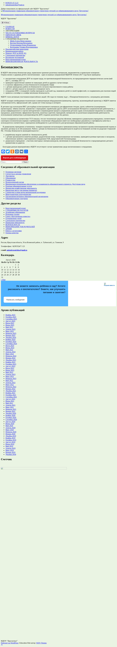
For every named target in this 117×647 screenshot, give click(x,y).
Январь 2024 (10, 358)
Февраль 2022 (10, 387)
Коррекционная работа (14, 51)
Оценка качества (12, 233)
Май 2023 (9, 372)
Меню (7, 22)
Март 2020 (9, 430)
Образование (10, 178)
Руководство (10, 180)
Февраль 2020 (10, 432)
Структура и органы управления (18, 174)
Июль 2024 (9, 346)
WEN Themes (41, 643)
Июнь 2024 (9, 348)
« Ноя (3, 280)
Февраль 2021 (10, 409)
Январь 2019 (10, 452)
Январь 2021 (10, 411)
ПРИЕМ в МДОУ (12, 37)
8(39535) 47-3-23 (11, 3)
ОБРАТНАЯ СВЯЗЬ (13, 35)
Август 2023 (10, 366)
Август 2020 (10, 422)
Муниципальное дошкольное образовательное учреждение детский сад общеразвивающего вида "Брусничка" (44, 15)
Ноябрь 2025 (10, 315)
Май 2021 (9, 403)
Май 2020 (9, 426)
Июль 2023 (9, 368)
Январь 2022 (10, 389)
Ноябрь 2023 (10, 362)
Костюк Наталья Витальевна (21, 43)
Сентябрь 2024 (11, 344)
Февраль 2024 (10, 356)
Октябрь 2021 (10, 395)
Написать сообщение (15, 300)
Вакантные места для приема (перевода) (21, 190)
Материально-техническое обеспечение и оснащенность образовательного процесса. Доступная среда (45, 184)
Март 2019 (9, 450)
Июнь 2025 (9, 325)
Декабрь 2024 (10, 337)
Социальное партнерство (15, 55)
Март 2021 (9, 407)
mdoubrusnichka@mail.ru (14, 5)
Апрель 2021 (10, 405)
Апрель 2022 (10, 383)
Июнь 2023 (9, 370)
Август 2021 (10, 399)
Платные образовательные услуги (18, 186)
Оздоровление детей (13, 218)
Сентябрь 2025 (11, 319)
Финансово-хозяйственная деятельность (21, 188)
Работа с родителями (13, 231)
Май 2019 (9, 446)
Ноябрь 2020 (10, 415)
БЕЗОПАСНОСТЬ (12, 225)
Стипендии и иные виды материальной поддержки (25, 192)
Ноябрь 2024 (10, 339)
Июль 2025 (9, 323)
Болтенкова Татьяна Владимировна (24, 47)
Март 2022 (9, 385)
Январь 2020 (10, 434)
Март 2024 (9, 354)
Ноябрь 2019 (10, 438)
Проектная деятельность (14, 223)
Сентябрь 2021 (11, 397)
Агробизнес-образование (15, 212)
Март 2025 (9, 331)
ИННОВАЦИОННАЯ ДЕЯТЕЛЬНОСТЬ (21, 61)
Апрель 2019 (10, 448)
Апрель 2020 (10, 428)
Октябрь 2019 (10, 440)
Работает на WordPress (9, 643)
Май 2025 (9, 327)
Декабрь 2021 (10, 391)
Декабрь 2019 (10, 436)
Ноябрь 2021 (10, 393)
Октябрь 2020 (10, 417)
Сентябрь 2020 (11, 420)
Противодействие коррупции (16, 49)
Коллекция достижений (14, 57)
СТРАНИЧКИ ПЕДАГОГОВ (16, 210)
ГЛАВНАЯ (9, 27)
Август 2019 (10, 442)
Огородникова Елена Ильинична (23, 45)
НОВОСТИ (10, 29)
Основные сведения (13, 172)
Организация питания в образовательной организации (26, 196)
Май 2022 (9, 381)
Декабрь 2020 (10, 413)
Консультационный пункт (15, 59)
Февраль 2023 (10, 378)
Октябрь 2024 (10, 342)
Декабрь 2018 (10, 454)
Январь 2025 (10, 335)
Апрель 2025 (10, 329)
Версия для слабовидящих (14, 158)
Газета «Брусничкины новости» (17, 216)
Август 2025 (10, 321)
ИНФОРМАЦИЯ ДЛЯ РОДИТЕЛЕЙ (20, 227)
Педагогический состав (14, 182)
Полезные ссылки (12, 214)
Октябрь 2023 (10, 364)
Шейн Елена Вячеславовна (20, 41)
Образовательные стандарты (16, 198)
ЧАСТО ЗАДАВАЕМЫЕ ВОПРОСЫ (20, 33)
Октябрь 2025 (10, 317)
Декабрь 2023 (10, 360)
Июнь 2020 (9, 424)
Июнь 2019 (9, 444)
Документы (10, 176)
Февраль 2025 (10, 333)
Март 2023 (9, 376)
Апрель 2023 (10, 374)
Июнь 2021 (9, 401)
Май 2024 (9, 350)
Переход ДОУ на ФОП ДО (15, 53)
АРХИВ (8, 229)
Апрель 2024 (10, 352)
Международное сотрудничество (18, 194)
